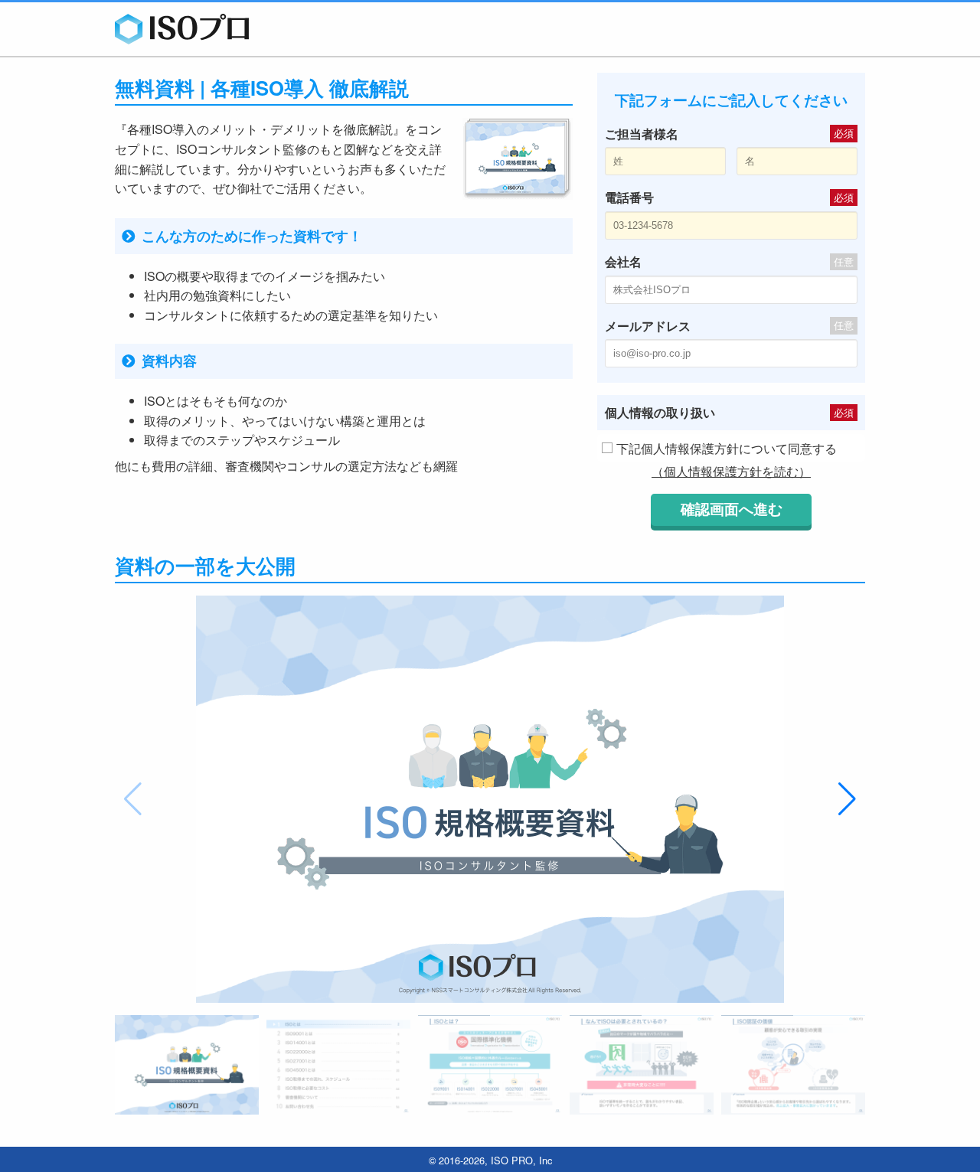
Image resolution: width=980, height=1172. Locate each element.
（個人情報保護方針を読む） (731, 471)
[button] (847, 799)
